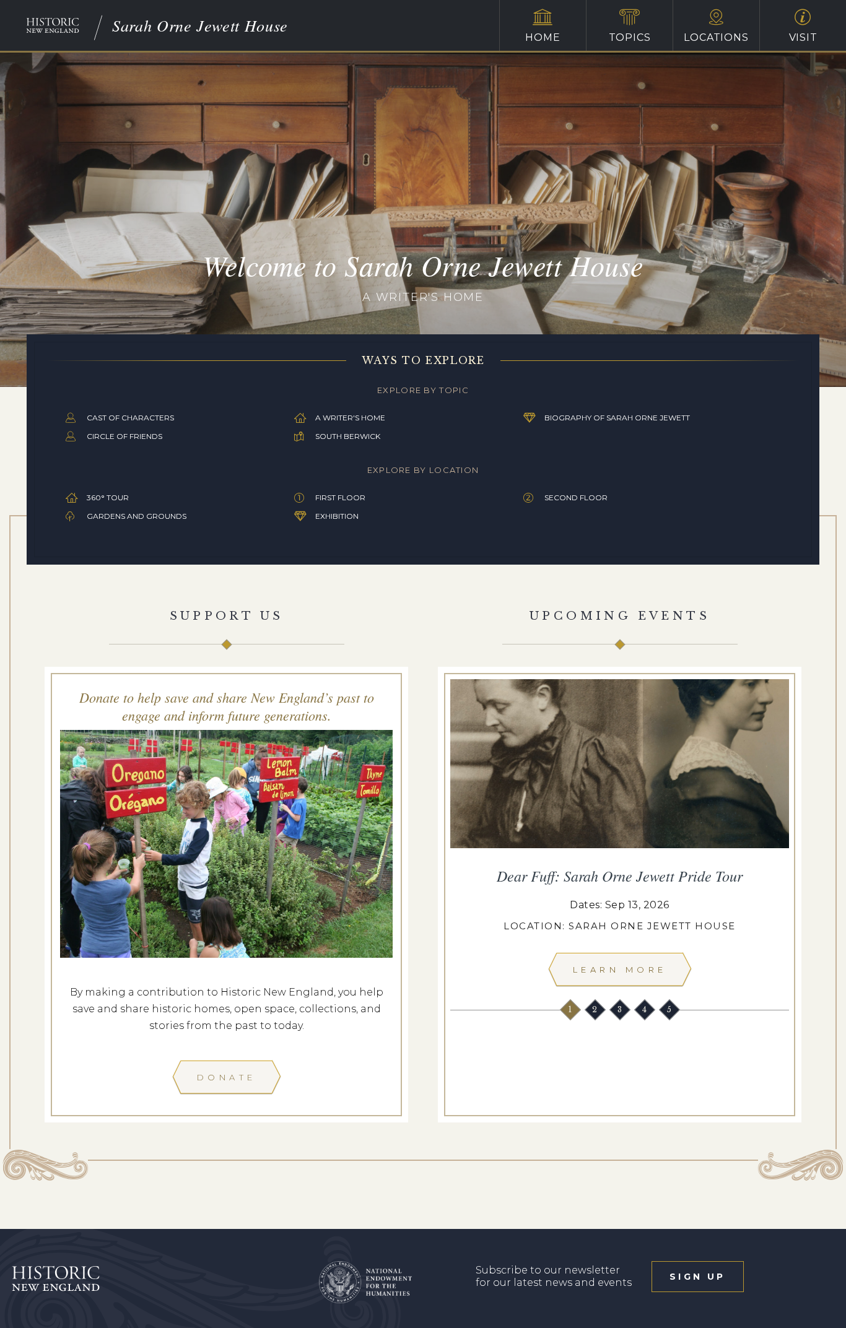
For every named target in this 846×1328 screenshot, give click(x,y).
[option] (619, 836)
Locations (716, 37)
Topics (630, 37)
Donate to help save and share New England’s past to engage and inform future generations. (226, 706)
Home (542, 37)
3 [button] (620, 1009)
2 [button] (596, 1009)
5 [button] (669, 1009)
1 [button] (570, 1009)
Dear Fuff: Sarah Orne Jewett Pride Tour (620, 875)
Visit (803, 37)
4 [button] (645, 1009)
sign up (697, 1276)
